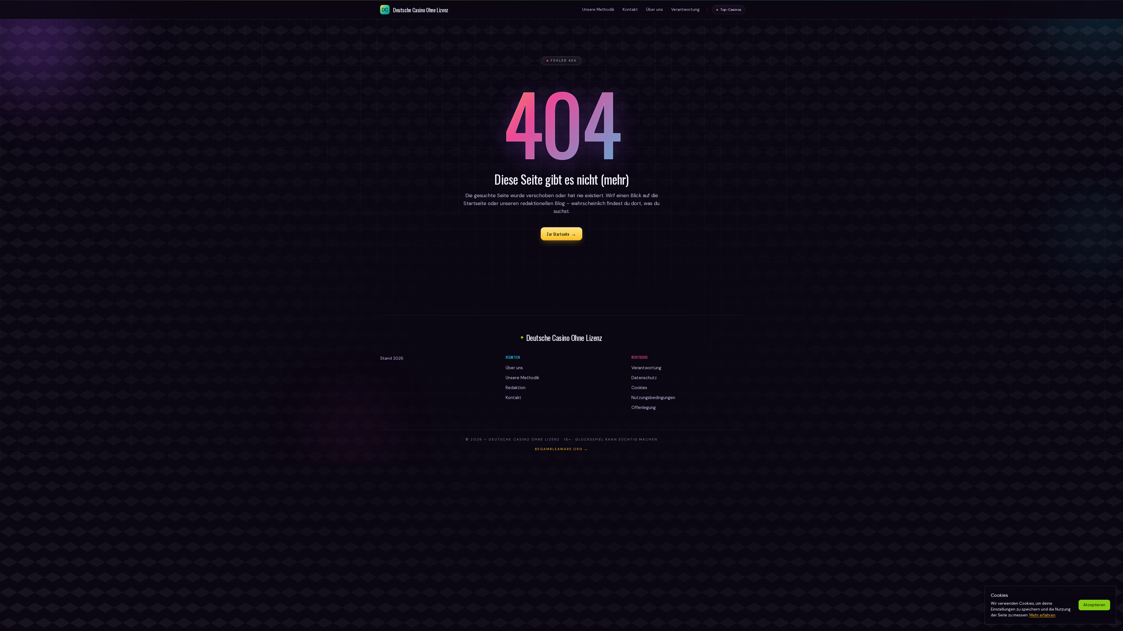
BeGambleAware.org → (561, 449)
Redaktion (516, 387)
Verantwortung (646, 367)
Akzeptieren (1094, 604)
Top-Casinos (728, 9)
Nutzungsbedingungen (653, 397)
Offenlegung (643, 407)
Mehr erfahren (1042, 615)
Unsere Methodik (522, 377)
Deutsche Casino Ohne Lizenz (564, 337)
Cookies (639, 387)
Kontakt (513, 397)
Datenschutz (644, 377)
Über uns (514, 367)
